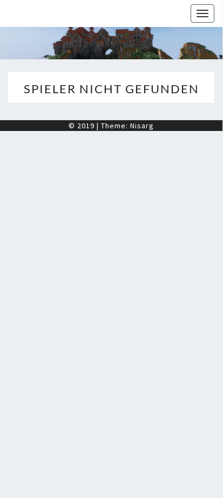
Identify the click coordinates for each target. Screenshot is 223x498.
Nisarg (142, 125)
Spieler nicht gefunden (111, 88)
